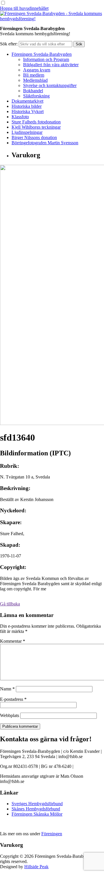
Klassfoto (20, 116)
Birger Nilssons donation (34, 137)
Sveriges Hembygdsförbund (37, 803)
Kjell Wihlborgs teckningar (36, 127)
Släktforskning (36, 95)
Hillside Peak (36, 866)
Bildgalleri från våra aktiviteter (51, 64)
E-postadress (13, 699)
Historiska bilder (27, 106)
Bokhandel (33, 90)
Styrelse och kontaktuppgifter (50, 85)
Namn (7, 688)
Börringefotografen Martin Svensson (45, 142)
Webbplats (9, 715)
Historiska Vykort (28, 111)
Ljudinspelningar (27, 132)
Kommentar (12, 641)
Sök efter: (9, 43)
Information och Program (46, 59)
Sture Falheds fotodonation (36, 121)
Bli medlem (33, 75)
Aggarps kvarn (36, 69)
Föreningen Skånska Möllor (37, 814)
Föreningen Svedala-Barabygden (42, 54)
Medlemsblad (35, 80)
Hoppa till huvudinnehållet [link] (24, 8)
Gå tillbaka (10, 603)
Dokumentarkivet (27, 101)
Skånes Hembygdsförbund (36, 808)
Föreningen (51, 833)
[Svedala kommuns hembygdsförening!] (52, 18)
